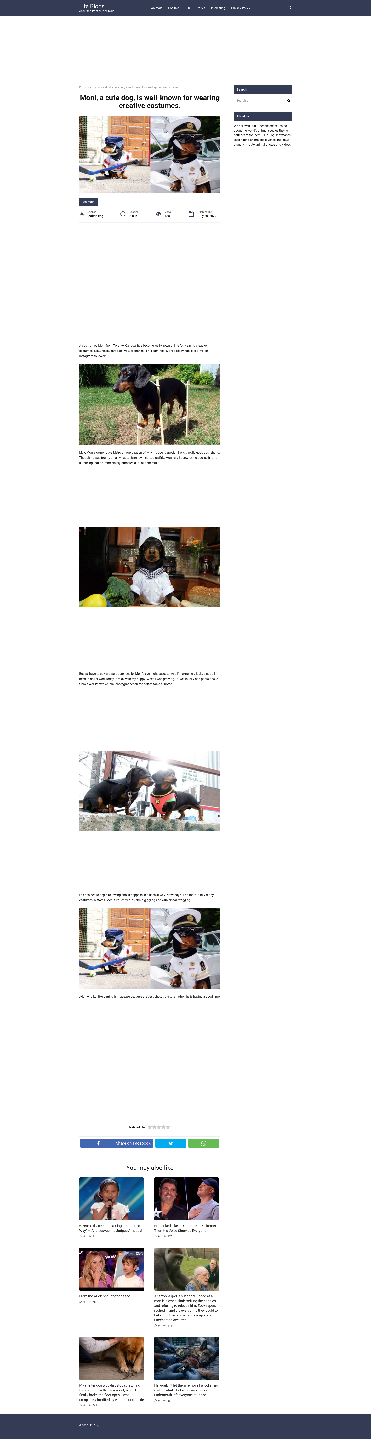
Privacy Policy (240, 8)
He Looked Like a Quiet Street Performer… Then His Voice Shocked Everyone (186, 1228)
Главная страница (90, 87)
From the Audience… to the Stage (104, 1296)
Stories (200, 8)
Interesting (218, 8)
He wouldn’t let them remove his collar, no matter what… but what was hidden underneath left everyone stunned (186, 1390)
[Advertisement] (185, 54)
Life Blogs (92, 6)
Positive (173, 8)
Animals (156, 8)
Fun (187, 8)
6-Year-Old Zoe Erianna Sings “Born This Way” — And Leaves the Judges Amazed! (110, 1228)
